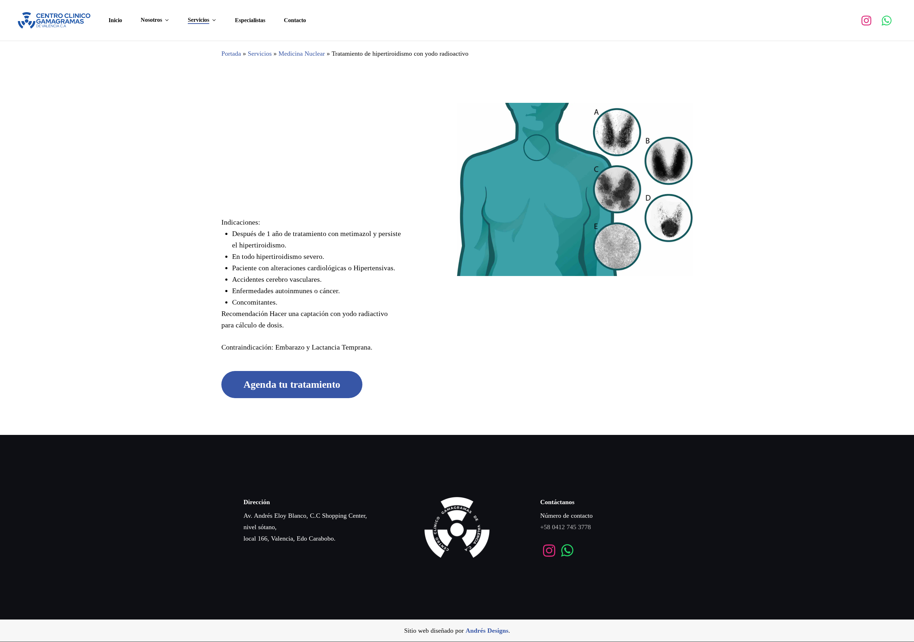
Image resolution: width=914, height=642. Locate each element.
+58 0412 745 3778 (565, 527)
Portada (231, 53)
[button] (291, 384)
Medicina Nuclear (301, 53)
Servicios (260, 53)
